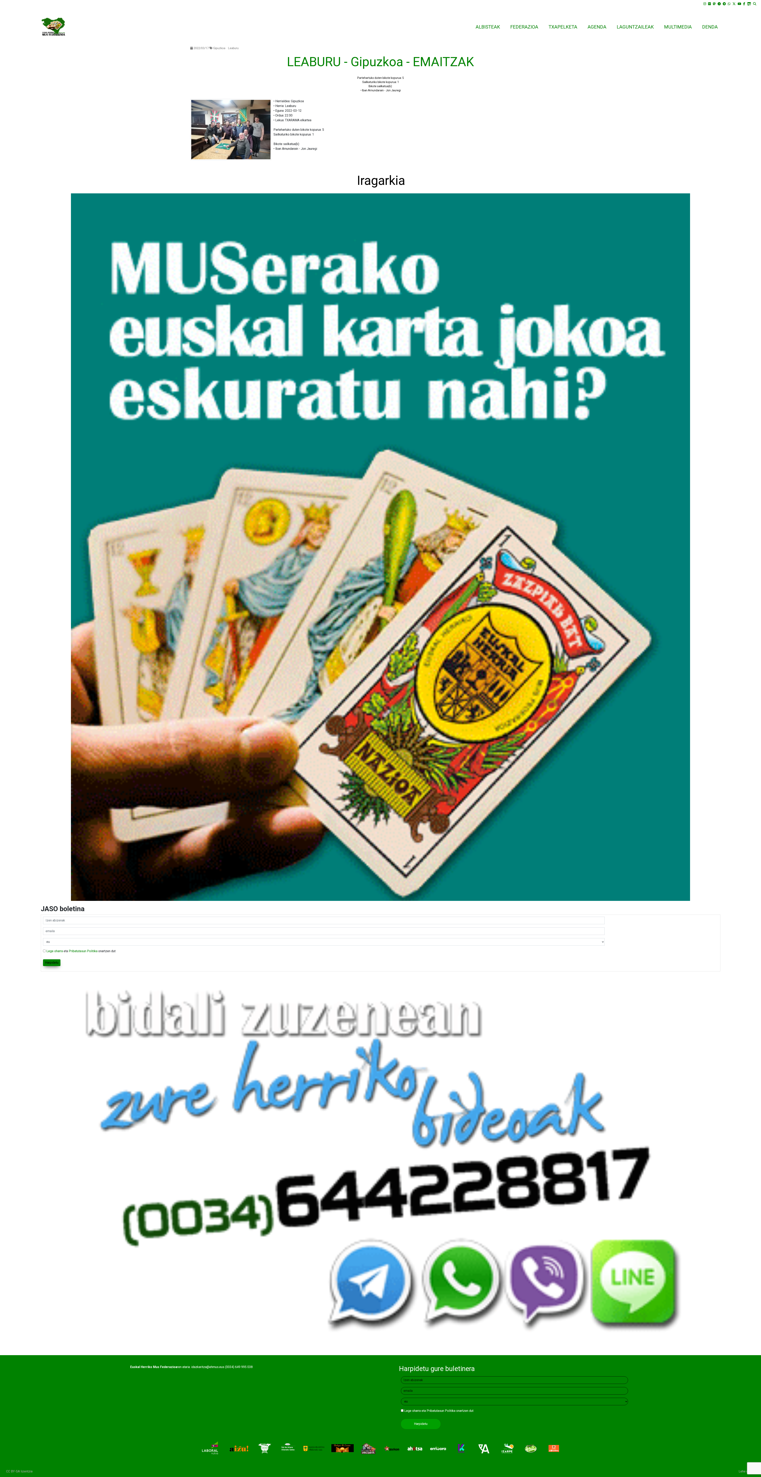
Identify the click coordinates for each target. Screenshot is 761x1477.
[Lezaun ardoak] (342, 1448)
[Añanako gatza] (287, 1448)
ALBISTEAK (488, 27)
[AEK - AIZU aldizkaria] (239, 1448)
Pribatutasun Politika (83, 951)
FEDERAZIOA (524, 27)
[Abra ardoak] (484, 1448)
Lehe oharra (747, 1471)
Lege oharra (54, 951)
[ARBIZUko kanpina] (530, 1448)
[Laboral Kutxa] (210, 1448)
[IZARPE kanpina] (507, 1448)
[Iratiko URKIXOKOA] (368, 1448)
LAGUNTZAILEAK (635, 27)
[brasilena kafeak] (553, 1448)
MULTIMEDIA (678, 27)
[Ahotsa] (414, 1448)
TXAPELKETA (563, 27)
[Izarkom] (391, 1448)
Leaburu (233, 48)
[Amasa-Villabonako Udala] (314, 1448)
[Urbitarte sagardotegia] (264, 1448)
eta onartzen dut (81, 951)
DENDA (710, 27)
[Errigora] (438, 1448)
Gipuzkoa (219, 48)
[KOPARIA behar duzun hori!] (461, 1448)
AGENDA (597, 27)
